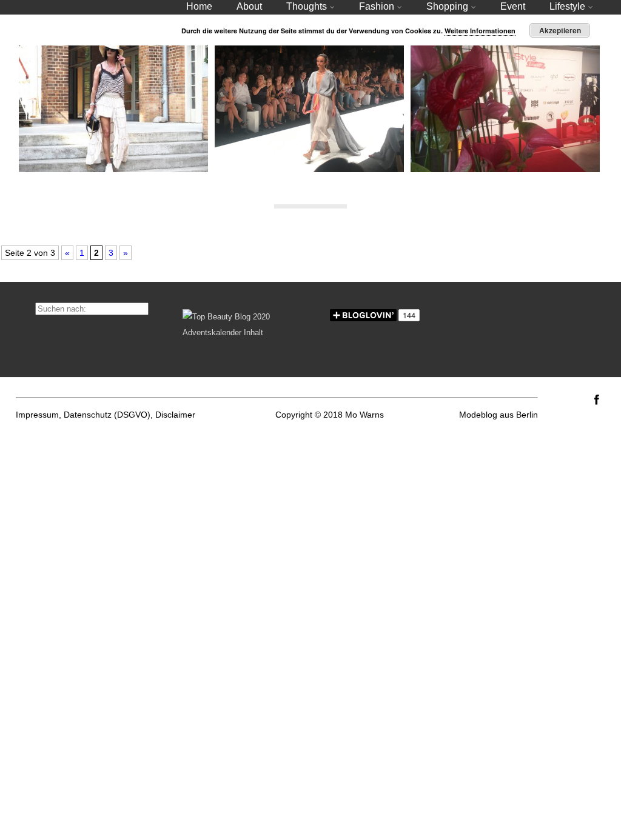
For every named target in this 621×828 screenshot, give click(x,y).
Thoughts (306, 6)
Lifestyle (567, 6)
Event (512, 6)
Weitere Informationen (480, 30)
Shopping (447, 6)
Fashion (376, 6)
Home (199, 6)
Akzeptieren (560, 30)
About (249, 6)
